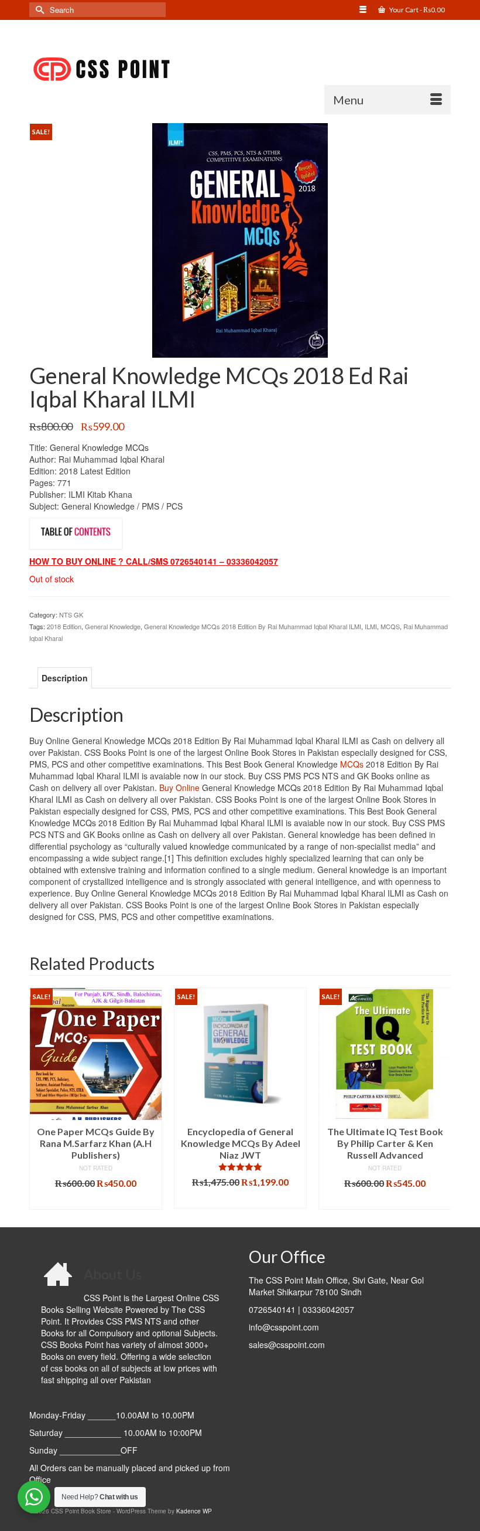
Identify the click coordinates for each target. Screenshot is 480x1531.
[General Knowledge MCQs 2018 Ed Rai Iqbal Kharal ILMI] (240, 239)
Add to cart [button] (95, 1200)
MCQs (352, 764)
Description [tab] (65, 678)
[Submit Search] (38, 9)
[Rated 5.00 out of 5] (240, 1167)
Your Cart (416, 9)
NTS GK (71, 614)
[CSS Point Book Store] (240, 69)
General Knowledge (112, 626)
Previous (39, 1099)
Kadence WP (194, 1511)
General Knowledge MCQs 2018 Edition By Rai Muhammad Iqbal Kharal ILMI (252, 626)
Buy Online (179, 787)
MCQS (390, 626)
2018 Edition (64, 626)
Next (440, 1099)
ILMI (371, 626)
